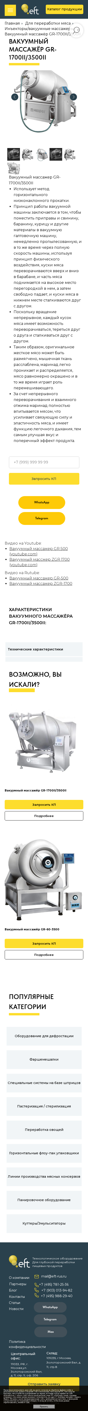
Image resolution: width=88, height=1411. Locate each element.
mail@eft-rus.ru (53, 1276)
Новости (16, 1309)
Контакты (17, 1297)
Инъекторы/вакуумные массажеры (39, 28)
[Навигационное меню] (10, 10)
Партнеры (17, 1284)
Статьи (14, 1303)
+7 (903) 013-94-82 (56, 1290)
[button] (44, 1384)
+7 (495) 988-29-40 (57, 1296)
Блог (13, 1290)
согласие (44, 1390)
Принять (44, 1407)
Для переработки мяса (48, 23)
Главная (12, 23)
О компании (19, 1278)
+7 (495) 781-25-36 (54, 1284)
